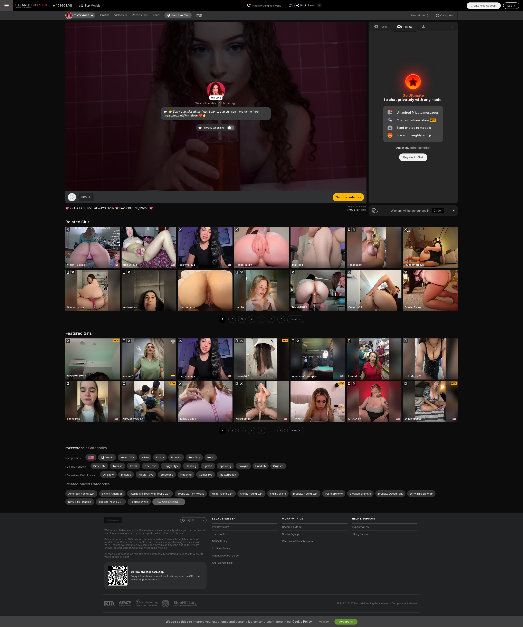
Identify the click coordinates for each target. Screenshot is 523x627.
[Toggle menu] (6, 5)
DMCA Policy (220, 541)
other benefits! (420, 147)
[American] (90, 457)
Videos (120, 15)
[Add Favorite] (72, 197)
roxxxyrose (74, 448)
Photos (140, 15)
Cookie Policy (302, 621)
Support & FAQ (360, 527)
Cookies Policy (221, 548)
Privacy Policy (220, 527)
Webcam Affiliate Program (297, 541)
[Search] (291, 5)
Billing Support (360, 534)
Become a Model (292, 527)
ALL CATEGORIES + (169, 501)
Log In (511, 5)
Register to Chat (413, 157)
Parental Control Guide (225, 555)
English (190, 520)
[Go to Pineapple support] (166, 603)
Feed (156, 15)
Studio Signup (290, 534)
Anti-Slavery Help (222, 562)
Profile (104, 15)
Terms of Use (220, 534)
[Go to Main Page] (31, 5)
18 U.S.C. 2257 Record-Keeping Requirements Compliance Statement (377, 603)
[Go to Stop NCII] (185, 603)
